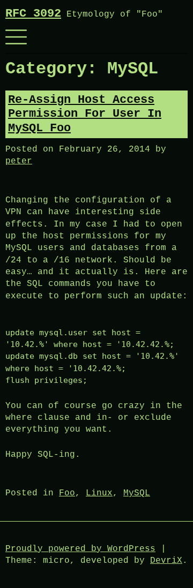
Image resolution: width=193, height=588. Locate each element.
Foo (67, 493)
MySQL (136, 493)
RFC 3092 (33, 13)
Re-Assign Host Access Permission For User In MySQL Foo (84, 114)
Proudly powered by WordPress (80, 549)
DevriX (166, 561)
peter (18, 161)
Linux (99, 493)
